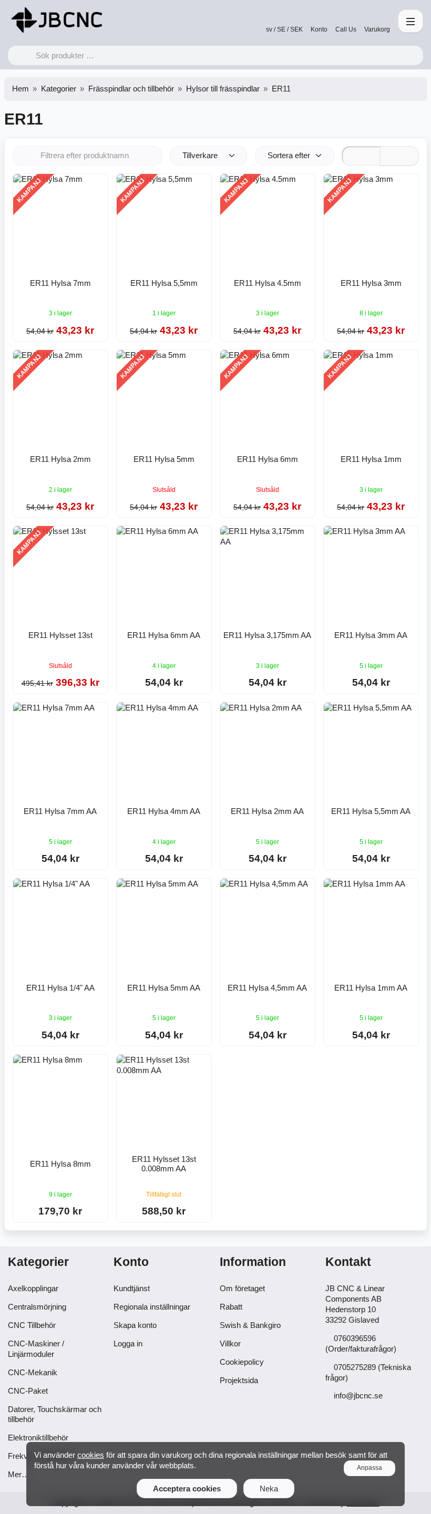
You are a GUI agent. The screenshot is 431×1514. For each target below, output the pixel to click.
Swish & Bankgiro (250, 1325)
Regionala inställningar (152, 1306)
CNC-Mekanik (32, 1372)
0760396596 (355, 1338)
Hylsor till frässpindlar (223, 88)
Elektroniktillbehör (38, 1437)
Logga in (128, 1343)
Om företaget (242, 1288)
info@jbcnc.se (358, 1395)
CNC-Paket (28, 1390)
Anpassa (369, 1467)
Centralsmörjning (37, 1306)
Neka (269, 1488)
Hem (20, 88)
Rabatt (231, 1306)
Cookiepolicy (242, 1361)
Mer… (18, 1474)
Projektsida (239, 1380)
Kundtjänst (132, 1288)
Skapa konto (135, 1325)
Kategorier (58, 88)
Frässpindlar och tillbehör (131, 88)
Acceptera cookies (187, 1488)
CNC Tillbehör (32, 1325)
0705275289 (355, 1367)
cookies (90, 1454)
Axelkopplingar (33, 1288)
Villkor (230, 1343)
